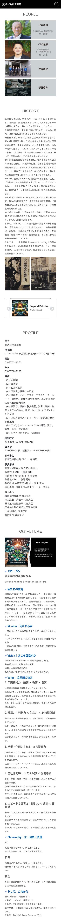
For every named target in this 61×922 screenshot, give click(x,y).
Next (51, 308)
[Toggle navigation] (56, 4)
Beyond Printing (39, 306)
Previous (8, 308)
